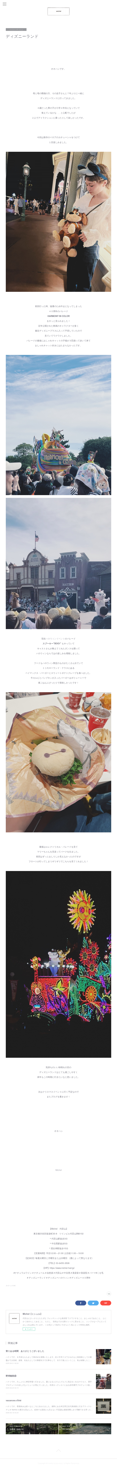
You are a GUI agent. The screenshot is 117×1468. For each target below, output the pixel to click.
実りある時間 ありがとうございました (25, 1350)
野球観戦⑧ (11, 1375)
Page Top (58, 1451)
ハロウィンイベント (55, 638)
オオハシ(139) (11, 1285)
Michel (58, 1169)
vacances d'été (13, 1400)
